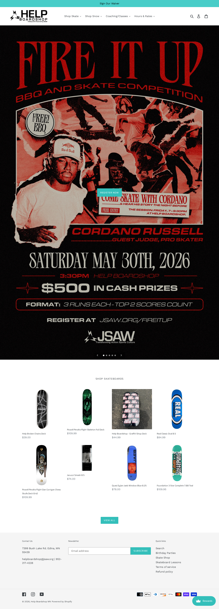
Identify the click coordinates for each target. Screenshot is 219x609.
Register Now (109, 192)
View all (109, 520)
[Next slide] (121, 355)
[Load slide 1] (104, 356)
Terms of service (166, 566)
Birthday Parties (166, 552)
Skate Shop (163, 557)
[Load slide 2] (107, 356)
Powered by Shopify (62, 601)
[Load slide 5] (115, 356)
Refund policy (164, 571)
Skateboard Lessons (168, 562)
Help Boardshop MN (41, 601)
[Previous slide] (97, 355)
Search (160, 548)
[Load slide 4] (113, 356)
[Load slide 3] (110, 356)
